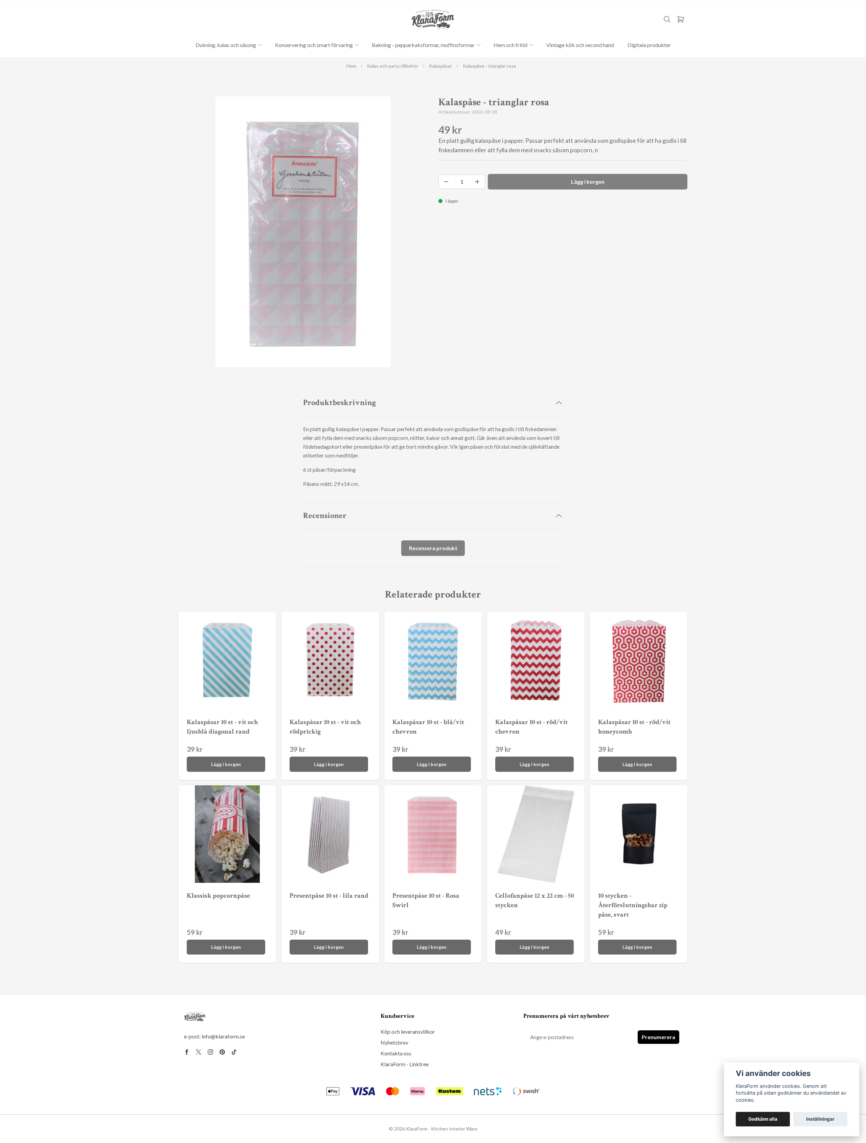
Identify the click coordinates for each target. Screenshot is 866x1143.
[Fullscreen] (303, 231)
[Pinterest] (222, 1052)
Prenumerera (658, 1037)
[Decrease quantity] (446, 181)
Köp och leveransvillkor (408, 1031)
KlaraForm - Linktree (405, 1064)
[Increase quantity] (477, 181)
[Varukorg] (680, 19)
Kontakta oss (396, 1053)
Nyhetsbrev (394, 1042)
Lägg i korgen (226, 764)
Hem (351, 66)
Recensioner (324, 515)
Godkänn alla (762, 1119)
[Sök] (667, 19)
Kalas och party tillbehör (392, 66)
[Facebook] (186, 1052)
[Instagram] (210, 1052)
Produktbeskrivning (339, 402)
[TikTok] (234, 1052)
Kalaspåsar (440, 66)
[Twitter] (198, 1052)
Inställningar (820, 1119)
